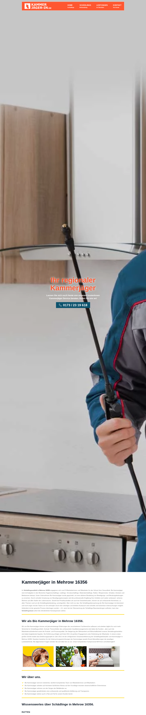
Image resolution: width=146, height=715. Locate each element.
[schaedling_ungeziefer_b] (71, 656)
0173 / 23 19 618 (75, 305)
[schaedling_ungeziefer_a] (38, 656)
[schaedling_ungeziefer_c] (104, 656)
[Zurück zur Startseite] (38, 6)
